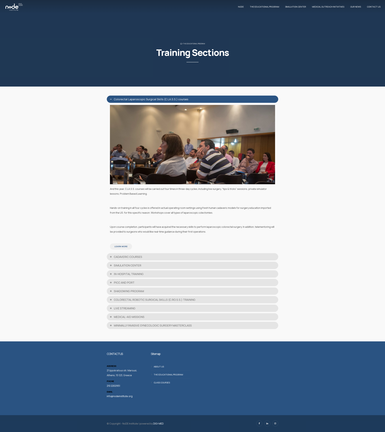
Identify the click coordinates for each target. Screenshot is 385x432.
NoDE (241, 6)
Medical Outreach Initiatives (328, 6)
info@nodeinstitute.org (119, 396)
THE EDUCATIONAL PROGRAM (264, 6)
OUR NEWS (355, 6)
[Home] (14, 7)
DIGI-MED (158, 423)
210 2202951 (113, 385)
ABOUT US (159, 366)
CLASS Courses (162, 382)
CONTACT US (373, 6)
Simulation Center (295, 6)
